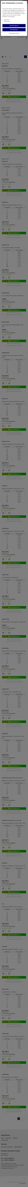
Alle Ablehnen (14, 29)
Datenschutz (7, 21)
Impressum (6, 19)
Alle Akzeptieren (14, 25)
